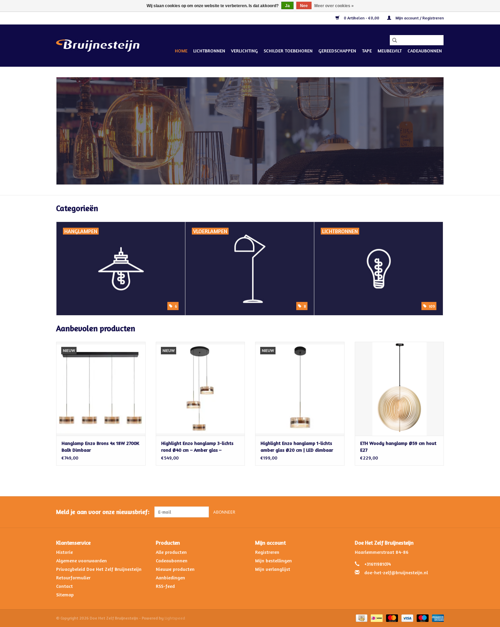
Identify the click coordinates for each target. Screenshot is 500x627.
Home (181, 50)
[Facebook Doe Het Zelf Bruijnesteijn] (426, 512)
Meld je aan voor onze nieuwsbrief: (102, 511)
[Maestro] (422, 617)
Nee (304, 5)
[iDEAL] (375, 617)
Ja (287, 5)
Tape (367, 50)
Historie (64, 552)
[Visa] (406, 617)
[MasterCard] (391, 617)
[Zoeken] (394, 40)
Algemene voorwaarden (81, 560)
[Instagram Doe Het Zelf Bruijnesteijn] (438, 512)
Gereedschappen (337, 50)
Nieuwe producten (175, 569)
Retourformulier (73, 577)
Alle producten (171, 552)
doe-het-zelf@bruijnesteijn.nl (396, 572)
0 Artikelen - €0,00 (361, 17)
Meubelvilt (390, 50)
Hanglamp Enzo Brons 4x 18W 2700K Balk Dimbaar (100, 446)
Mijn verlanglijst (272, 569)
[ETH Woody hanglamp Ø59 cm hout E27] (399, 388)
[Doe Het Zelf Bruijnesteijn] (97, 45)
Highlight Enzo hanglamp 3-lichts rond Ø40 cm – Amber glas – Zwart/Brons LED (197, 446)
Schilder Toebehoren (288, 50)
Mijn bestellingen (273, 560)
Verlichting (244, 50)
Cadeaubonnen (424, 50)
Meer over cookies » (334, 5)
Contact (64, 586)
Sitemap (65, 594)
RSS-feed (165, 586)
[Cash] (360, 617)
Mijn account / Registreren (419, 17)
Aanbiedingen (170, 577)
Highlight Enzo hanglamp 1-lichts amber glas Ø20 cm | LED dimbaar (297, 446)
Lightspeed (175, 618)
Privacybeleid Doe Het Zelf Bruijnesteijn (98, 569)
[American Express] (437, 617)
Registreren (267, 552)
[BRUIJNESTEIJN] (250, 130)
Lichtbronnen (209, 50)
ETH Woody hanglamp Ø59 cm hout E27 (398, 446)
